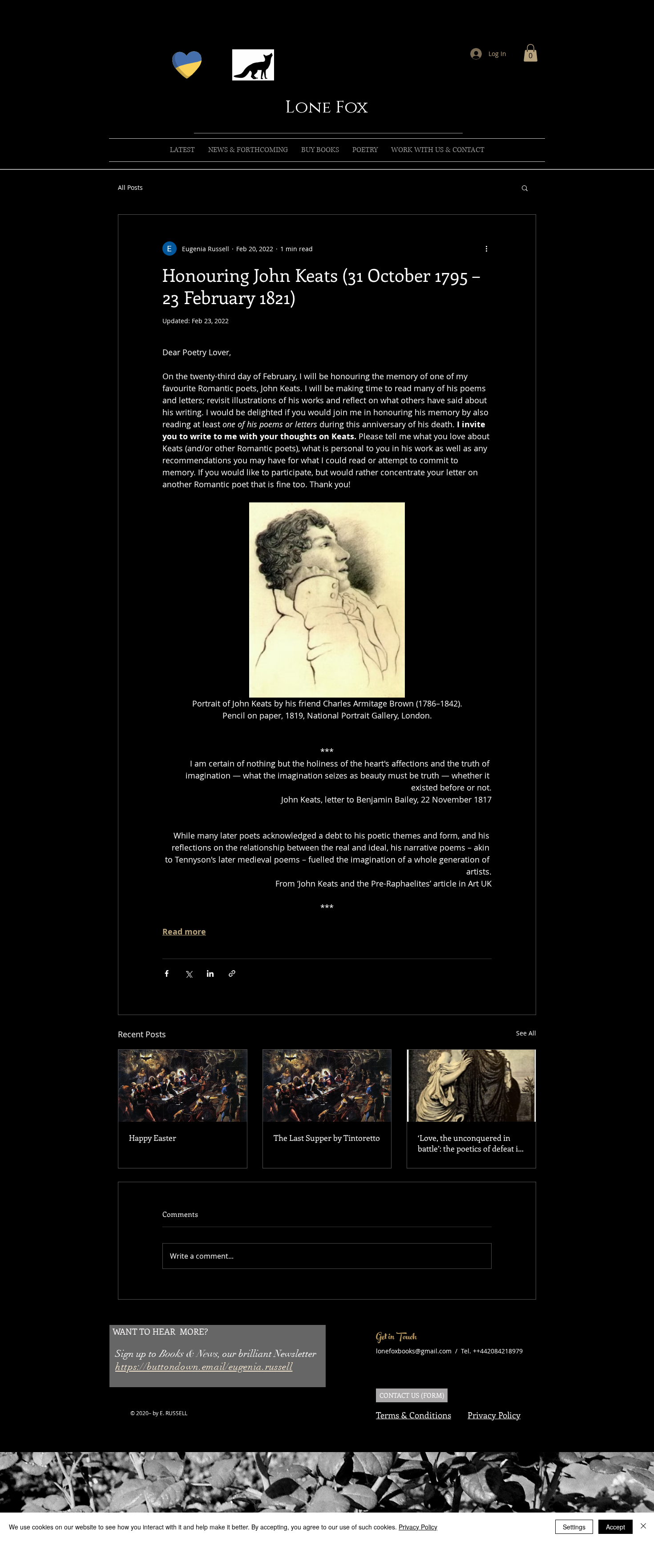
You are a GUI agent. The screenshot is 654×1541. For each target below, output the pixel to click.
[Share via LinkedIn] (210, 973)
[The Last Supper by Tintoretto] (327, 1086)
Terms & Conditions (413, 1415)
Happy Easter (152, 1137)
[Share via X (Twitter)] (188, 973)
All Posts (130, 187)
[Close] (643, 1527)
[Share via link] (232, 973)
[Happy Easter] (182, 1086)
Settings (574, 1526)
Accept (615, 1526)
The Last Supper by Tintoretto (327, 1137)
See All (526, 1033)
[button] (530, 52)
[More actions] (486, 248)
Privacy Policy (494, 1415)
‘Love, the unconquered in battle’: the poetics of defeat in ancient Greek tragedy (470, 1143)
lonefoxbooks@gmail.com (414, 1351)
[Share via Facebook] (166, 973)
